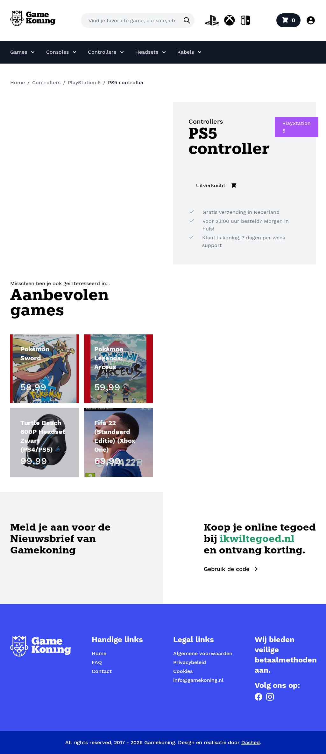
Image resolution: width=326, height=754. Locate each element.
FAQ (97, 662)
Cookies (183, 671)
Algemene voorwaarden (202, 653)
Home (17, 82)
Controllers (46, 82)
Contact (102, 671)
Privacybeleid (189, 662)
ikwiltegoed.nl (257, 540)
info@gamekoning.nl (198, 680)
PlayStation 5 (84, 82)
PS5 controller (126, 82)
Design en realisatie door (219, 742)
